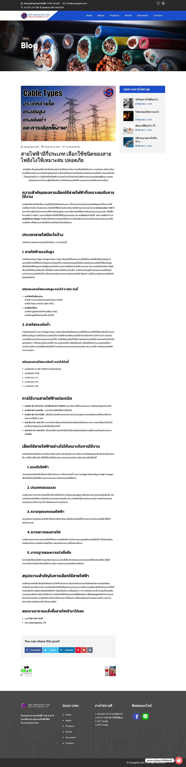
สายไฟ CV (105, 215)
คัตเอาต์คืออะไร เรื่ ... (146, 126)
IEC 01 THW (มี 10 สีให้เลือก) (110, 717)
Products (114, 16)
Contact (158, 16)
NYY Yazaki (102, 724)
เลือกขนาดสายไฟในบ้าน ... (146, 140)
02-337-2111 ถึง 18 (33, 7)
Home (89, 16)
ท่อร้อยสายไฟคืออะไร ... (147, 99)
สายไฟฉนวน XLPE (87, 215)
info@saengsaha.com (76, 3)
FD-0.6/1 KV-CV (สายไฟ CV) (110, 714)
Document (142, 16)
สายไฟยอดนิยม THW (103, 207)
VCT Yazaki (102, 721)
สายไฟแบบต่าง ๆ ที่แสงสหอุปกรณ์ (88, 594)
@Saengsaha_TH (37, 622)
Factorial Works (73, 146)
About (101, 16)
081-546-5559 (57, 7)
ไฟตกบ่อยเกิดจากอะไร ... (147, 114)
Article (128, 16)
